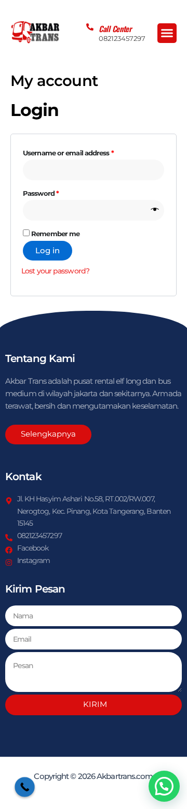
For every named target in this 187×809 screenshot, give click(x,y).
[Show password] (155, 210)
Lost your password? (55, 271)
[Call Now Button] (25, 787)
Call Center (115, 28)
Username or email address (82, 151)
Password (55, 191)
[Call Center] (90, 27)
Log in (47, 250)
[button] (167, 33)
